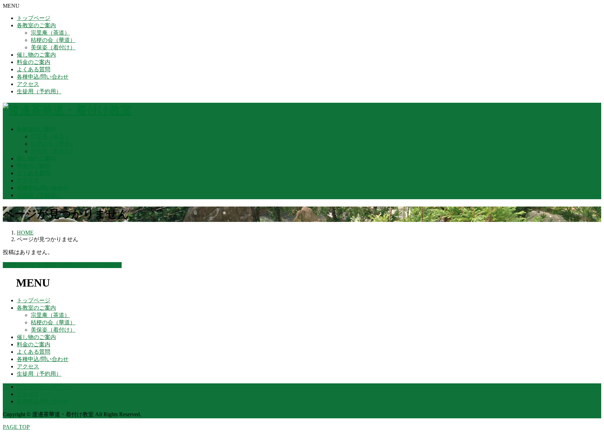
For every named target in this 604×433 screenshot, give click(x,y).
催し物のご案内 (36, 55)
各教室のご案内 (36, 25)
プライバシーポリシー (45, 387)
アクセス (28, 84)
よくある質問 (33, 69)
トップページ (33, 18)
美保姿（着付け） (53, 47)
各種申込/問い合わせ (43, 77)
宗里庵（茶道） (50, 33)
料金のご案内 (33, 62)
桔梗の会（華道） (53, 40)
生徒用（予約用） (39, 91)
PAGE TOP (16, 427)
